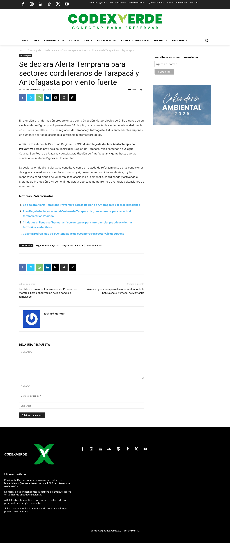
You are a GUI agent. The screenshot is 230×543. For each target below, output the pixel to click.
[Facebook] (23, 4)
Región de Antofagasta (47, 245)
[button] (206, 40)
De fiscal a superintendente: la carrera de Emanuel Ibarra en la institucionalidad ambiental (37, 493)
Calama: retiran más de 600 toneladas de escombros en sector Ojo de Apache (73, 233)
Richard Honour (31, 89)
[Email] (55, 97)
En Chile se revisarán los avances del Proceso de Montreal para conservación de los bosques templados (48, 293)
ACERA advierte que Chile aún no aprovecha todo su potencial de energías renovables (35, 501)
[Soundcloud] (109, 449)
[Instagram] (32, 4)
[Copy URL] (72, 97)
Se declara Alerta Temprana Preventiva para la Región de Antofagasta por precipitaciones (81, 205)
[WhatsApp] (39, 97)
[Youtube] (67, 4)
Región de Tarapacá (73, 245)
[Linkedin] (40, 4)
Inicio (21, 50)
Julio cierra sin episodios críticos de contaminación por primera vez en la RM (36, 510)
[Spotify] (118, 449)
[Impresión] (64, 97)
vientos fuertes (94, 245)
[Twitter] (58, 4)
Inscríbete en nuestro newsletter (176, 57)
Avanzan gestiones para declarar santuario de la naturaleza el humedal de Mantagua (115, 291)
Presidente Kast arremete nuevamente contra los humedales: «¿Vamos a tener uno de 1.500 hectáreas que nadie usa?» (37, 483)
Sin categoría (34, 50)
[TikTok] (49, 4)
